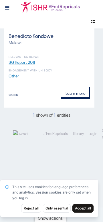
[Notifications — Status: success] (93, 21)
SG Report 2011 (22, 62)
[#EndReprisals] (57, 7)
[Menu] (7, 7)
